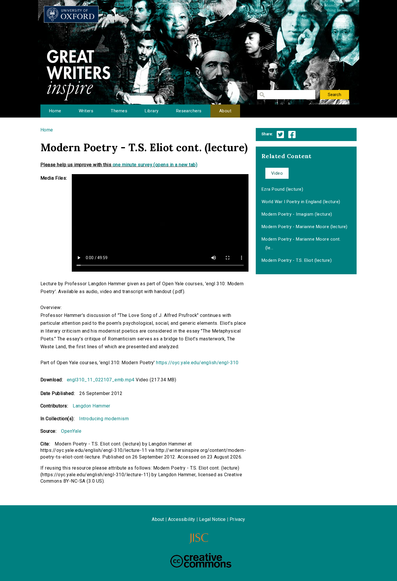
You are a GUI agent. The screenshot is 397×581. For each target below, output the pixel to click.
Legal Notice (212, 519)
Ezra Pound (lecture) (282, 189)
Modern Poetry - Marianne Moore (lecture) (305, 226)
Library (151, 110)
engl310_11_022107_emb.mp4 (101, 379)
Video (277, 173)
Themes (119, 110)
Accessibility (181, 519)
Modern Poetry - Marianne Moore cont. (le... (301, 243)
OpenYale (71, 431)
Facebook (292, 134)
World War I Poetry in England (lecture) (301, 201)
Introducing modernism (104, 418)
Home (55, 110)
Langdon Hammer (91, 406)
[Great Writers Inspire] (71, 14)
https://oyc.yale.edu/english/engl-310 (197, 362)
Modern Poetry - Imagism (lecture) (297, 214)
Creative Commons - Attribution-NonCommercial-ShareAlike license (200, 560)
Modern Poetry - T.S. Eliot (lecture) (297, 260)
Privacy (237, 519)
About (225, 110)
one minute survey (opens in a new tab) (155, 164)
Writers (86, 110)
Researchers (189, 110)
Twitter (280, 134)
